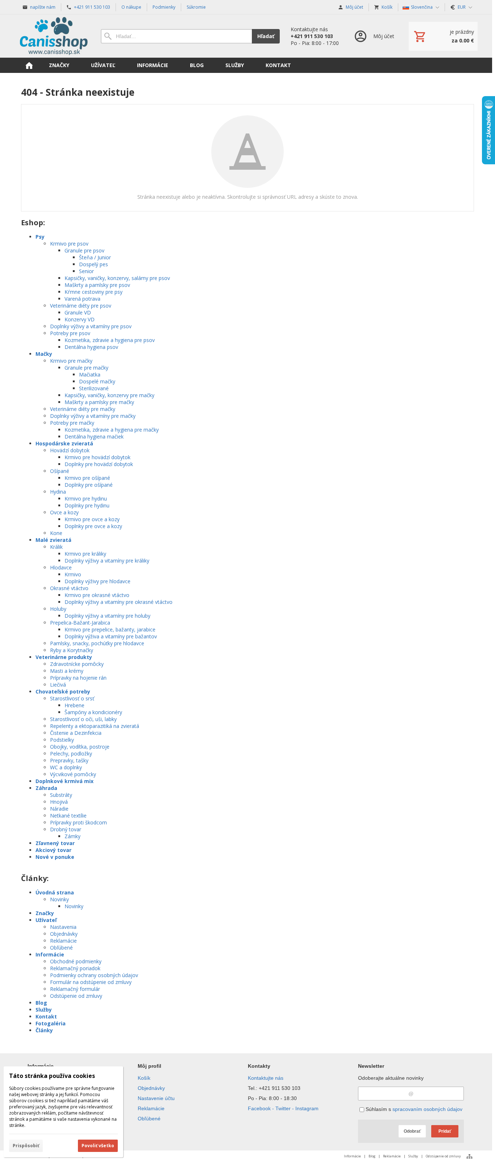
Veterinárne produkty (64, 657)
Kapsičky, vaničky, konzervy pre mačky (109, 395)
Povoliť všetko (98, 1146)
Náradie (59, 808)
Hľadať (265, 36)
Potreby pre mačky (72, 422)
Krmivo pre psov (69, 243)
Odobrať (412, 1131)
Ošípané (59, 471)
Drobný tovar (65, 829)
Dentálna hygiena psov (91, 346)
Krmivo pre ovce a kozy (92, 519)
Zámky (72, 836)
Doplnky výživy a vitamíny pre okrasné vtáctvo (118, 601)
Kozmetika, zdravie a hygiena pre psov (110, 340)
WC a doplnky (66, 767)
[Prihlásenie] (374, 36)
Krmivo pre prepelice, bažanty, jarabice (110, 629)
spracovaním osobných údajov (427, 1109)
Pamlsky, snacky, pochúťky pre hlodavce (97, 643)
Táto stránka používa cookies (52, 1076)
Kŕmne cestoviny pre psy (93, 291)
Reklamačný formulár (75, 988)
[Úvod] (53, 36)
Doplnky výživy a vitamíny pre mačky (93, 415)
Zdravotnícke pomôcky (77, 663)
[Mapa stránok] (469, 1156)
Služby (44, 1009)
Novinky (59, 899)
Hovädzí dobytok (70, 450)
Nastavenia (63, 926)
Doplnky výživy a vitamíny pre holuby (107, 615)
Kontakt (46, 1016)
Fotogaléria (51, 1023)
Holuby (58, 608)
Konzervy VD (80, 319)
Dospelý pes (93, 264)
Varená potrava (82, 298)
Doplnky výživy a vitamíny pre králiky (107, 560)
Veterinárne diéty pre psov (80, 305)
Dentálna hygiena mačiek (94, 436)
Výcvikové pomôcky (73, 774)
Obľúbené (61, 947)
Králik (56, 546)
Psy (40, 236)
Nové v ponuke (55, 856)
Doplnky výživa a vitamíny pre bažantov (111, 636)
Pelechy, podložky (71, 753)
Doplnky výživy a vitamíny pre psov (91, 326)
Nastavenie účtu (156, 1098)
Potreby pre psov (70, 333)
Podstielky (62, 739)
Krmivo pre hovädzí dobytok (97, 457)
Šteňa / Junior (95, 257)
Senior (86, 271)
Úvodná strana (55, 892)
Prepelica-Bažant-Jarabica (80, 622)
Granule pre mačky (86, 367)
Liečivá (58, 684)
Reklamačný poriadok (75, 968)
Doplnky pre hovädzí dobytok (99, 464)
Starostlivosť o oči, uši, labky (83, 719)
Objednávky (64, 933)
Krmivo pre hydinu (86, 498)
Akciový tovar (53, 850)
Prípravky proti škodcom (78, 822)
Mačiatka (89, 374)
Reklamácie (63, 940)
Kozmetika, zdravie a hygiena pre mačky (112, 429)
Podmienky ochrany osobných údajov (94, 975)
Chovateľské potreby (63, 691)
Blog (41, 1002)
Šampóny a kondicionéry (93, 712)
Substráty (61, 794)
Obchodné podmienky (75, 961)
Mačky (44, 353)
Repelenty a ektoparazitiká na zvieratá (94, 725)
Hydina (58, 491)
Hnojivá (59, 801)
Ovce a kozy (64, 512)
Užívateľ (46, 920)
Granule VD (78, 312)
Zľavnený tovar (55, 843)
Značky (45, 913)
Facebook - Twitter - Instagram (283, 1108)
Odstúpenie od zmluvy (76, 995)
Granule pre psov (84, 250)
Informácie (50, 954)
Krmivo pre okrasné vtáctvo (97, 595)
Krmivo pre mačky (71, 360)
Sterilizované (94, 388)
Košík (144, 1078)
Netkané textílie (68, 815)
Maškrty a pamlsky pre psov (97, 284)
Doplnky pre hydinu (87, 505)
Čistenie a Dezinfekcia (75, 732)
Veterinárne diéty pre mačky (82, 408)
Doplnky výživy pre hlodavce (97, 581)
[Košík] (443, 36)
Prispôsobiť (26, 1146)
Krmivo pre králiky (85, 553)
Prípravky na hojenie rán (78, 677)
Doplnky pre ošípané (89, 484)
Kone (56, 533)
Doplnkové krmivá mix (64, 781)
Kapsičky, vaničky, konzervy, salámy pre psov (117, 278)
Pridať (445, 1131)
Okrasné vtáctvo (69, 588)
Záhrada (46, 788)
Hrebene (74, 705)
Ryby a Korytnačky (71, 650)
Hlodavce (61, 567)
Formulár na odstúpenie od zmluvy (91, 982)
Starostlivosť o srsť (72, 698)
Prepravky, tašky (69, 760)
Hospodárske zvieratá (64, 443)
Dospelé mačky (97, 381)
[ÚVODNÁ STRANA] (29, 65)
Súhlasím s (413, 1109)
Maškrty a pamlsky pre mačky (99, 402)
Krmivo (73, 574)
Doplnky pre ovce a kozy (93, 526)
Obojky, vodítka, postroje (79, 746)
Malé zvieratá (53, 539)
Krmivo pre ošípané (87, 477)
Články (44, 1030)
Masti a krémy (66, 670)
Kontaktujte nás (265, 1078)
